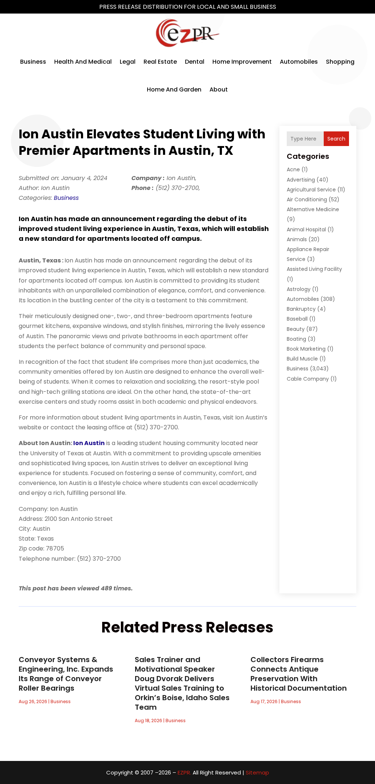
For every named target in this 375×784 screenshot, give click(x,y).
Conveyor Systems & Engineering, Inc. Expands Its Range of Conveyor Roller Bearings (66, 673)
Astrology (299, 289)
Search (336, 138)
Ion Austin (89, 443)
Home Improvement (242, 61)
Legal (127, 61)
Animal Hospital (306, 229)
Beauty (296, 329)
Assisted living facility (314, 269)
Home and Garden (174, 89)
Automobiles (299, 61)
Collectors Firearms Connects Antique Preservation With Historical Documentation (298, 673)
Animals (297, 239)
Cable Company (308, 378)
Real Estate (160, 61)
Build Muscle (302, 358)
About (218, 89)
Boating (296, 339)
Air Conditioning (307, 199)
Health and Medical (83, 61)
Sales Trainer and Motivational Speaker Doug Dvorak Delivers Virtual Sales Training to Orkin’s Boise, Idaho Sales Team (182, 683)
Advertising (301, 179)
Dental (194, 61)
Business (33, 61)
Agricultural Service (311, 189)
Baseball (297, 318)
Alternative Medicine (313, 209)
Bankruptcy (301, 309)
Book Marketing (306, 348)
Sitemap (257, 772)
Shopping (340, 61)
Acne (293, 169)
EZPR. (184, 772)
